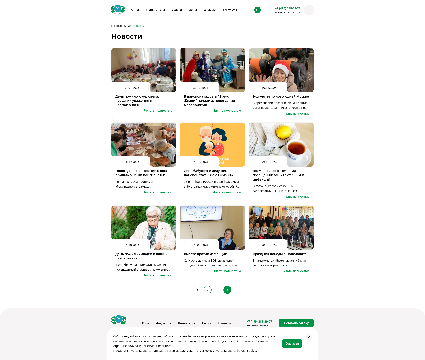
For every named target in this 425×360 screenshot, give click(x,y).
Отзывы (210, 10)
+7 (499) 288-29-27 (287, 8)
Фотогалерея (186, 323)
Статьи (206, 323)
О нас (127, 26)
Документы (163, 323)
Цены (193, 10)
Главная (116, 26)
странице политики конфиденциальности (143, 346)
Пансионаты (155, 10)
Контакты (229, 10)
